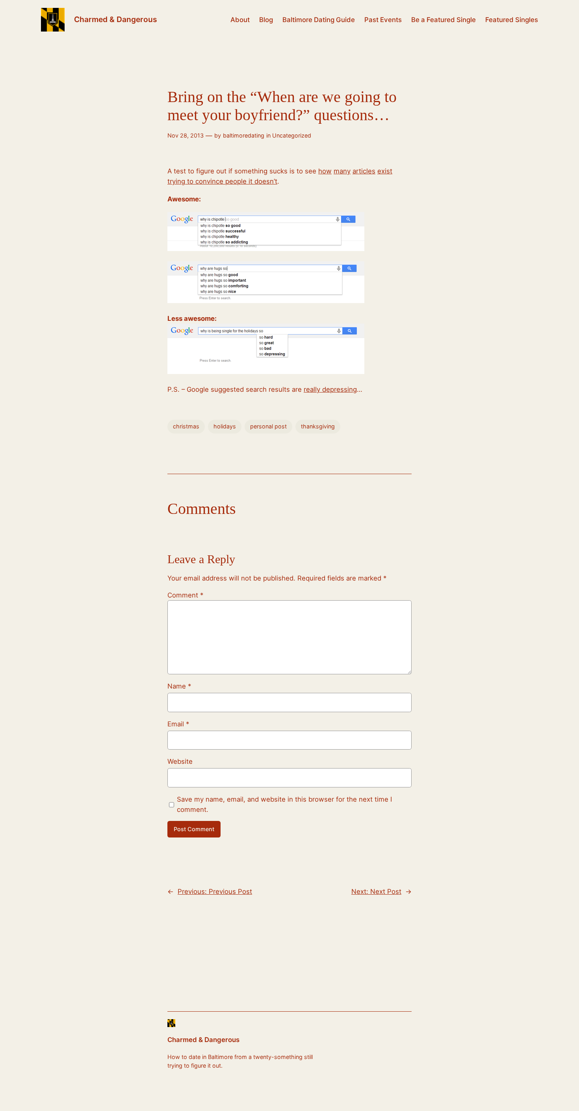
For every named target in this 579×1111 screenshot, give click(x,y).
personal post (268, 426)
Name (179, 686)
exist (384, 171)
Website (180, 761)
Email (178, 724)
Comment (185, 595)
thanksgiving (318, 426)
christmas (186, 426)
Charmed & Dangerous (115, 19)
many (342, 171)
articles (364, 171)
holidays (224, 426)
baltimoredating (243, 135)
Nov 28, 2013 (185, 135)
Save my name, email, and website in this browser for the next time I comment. (284, 804)
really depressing (330, 389)
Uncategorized (291, 135)
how (325, 171)
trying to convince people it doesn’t (222, 181)
